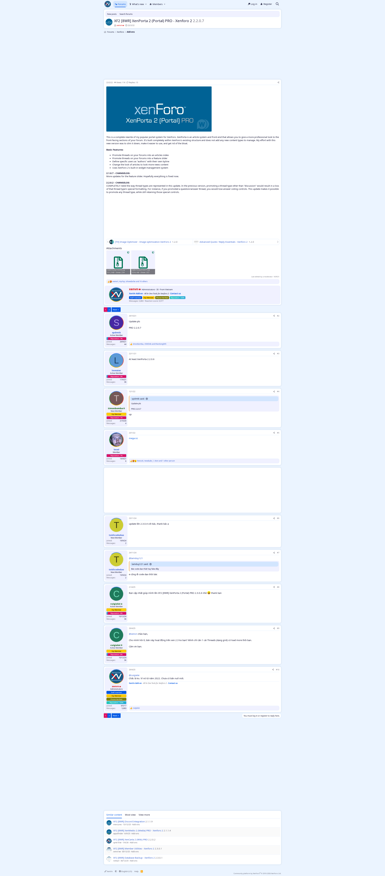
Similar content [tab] (114, 814)
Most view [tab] (130, 814)
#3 (278, 353)
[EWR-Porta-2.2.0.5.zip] (118, 262)
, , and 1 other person (156, 461)
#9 (278, 628)
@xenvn (133, 633)
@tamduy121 (136, 558)
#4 (278, 391)
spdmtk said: (138, 398)
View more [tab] (144, 814)
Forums (122, 4)
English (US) (126, 871)
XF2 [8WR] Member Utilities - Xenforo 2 (133, 848)
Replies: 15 (133, 82)
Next (115, 309)
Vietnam (169, 289)
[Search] (277, 4)
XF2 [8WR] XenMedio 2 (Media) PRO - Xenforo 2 (138, 830)
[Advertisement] (192, 57)
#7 (278, 552)
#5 (278, 433)
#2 (278, 316)
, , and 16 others (130, 281)
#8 (278, 587)
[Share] (278, 82)
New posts (112, 14)
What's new (138, 4)
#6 (278, 518)
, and (149, 344)
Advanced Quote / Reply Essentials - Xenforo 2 (224, 241)
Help (136, 871)
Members (158, 4)
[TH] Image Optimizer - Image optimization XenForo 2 (143, 241)
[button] (146, 4)
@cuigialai (134, 675)
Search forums (126, 14)
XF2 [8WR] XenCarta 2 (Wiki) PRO (130, 839)
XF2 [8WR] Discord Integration (129, 821)
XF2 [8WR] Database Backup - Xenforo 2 (134, 857)
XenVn (109, 871)
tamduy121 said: (140, 564)
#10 (277, 669)
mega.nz (133, 438)
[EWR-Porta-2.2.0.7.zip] (143, 262)
